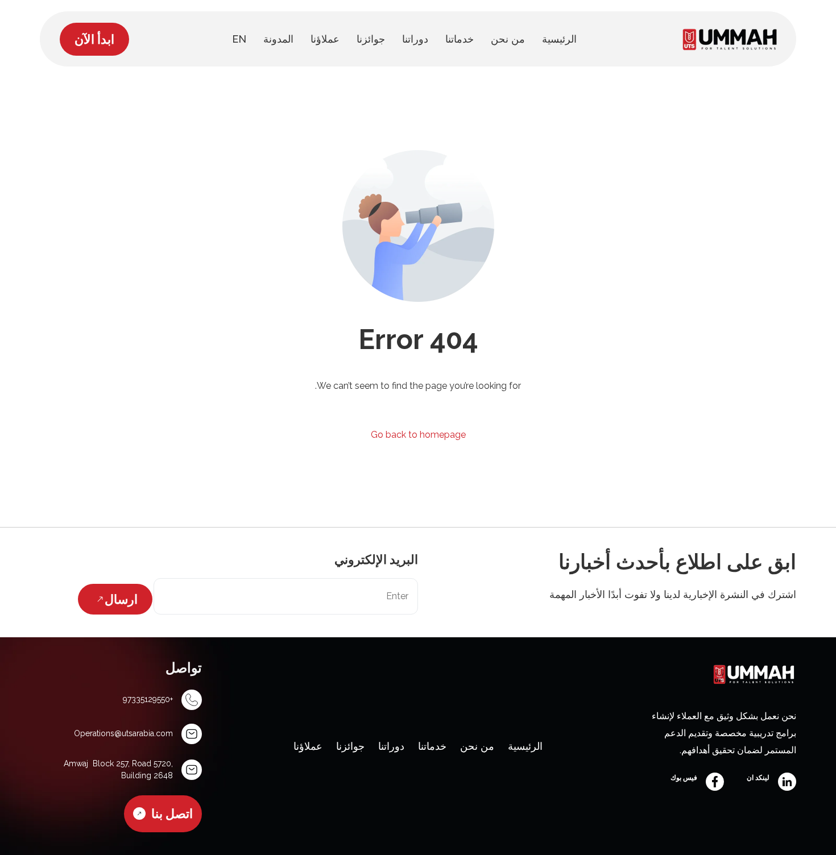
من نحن (477, 746)
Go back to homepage (418, 434)
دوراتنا (391, 746)
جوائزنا (350, 746)
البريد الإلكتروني (376, 559)
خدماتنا (432, 746)
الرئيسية (525, 746)
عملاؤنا (307, 746)
